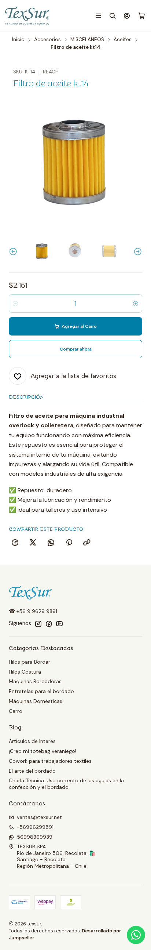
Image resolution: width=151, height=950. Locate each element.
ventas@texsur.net (39, 817)
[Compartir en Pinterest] (69, 543)
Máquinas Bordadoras (35, 681)
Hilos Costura (25, 671)
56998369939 (34, 837)
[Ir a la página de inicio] (27, 16)
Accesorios (47, 39)
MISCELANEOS (87, 39)
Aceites (123, 39)
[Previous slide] (14, 251)
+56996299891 (35, 827)
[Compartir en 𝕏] (33, 543)
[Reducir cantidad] (15, 303)
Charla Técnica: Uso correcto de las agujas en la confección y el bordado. (66, 783)
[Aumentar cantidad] (135, 303)
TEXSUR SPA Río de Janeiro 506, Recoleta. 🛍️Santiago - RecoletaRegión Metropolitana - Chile (56, 856)
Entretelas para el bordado (41, 691)
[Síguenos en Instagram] (38, 623)
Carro (15, 711)
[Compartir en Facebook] (15, 543)
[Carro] (142, 16)
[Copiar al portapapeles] (87, 543)
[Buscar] (113, 15)
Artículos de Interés (32, 741)
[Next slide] (136, 251)
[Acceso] (127, 15)
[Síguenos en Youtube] (59, 623)
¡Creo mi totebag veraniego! (42, 751)
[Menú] (98, 15)
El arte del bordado (32, 771)
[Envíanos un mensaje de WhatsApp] (136, 935)
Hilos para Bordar (29, 662)
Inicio (18, 39)
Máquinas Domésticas (35, 701)
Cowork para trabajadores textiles (50, 761)
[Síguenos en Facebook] (48, 623)
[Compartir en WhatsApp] (51, 543)
